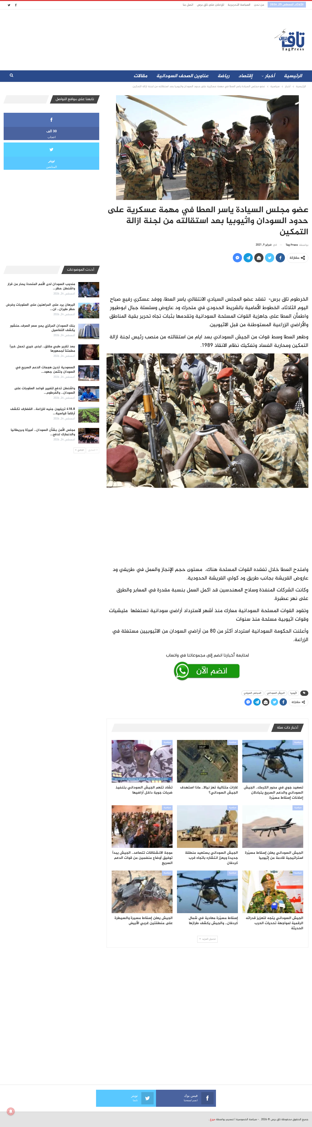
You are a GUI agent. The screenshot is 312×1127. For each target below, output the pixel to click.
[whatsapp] (207, 666)
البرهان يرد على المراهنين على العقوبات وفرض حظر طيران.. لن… (40, 307)
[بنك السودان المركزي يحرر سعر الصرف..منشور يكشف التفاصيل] (88, 331)
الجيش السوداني (276, 693)
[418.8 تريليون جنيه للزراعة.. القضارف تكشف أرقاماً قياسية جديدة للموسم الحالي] (88, 415)
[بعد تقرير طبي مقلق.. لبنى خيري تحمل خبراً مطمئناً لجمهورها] (88, 352)
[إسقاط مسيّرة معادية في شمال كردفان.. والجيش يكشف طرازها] (207, 892)
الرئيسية (293, 76)
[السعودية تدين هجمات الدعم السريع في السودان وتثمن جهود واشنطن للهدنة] (88, 373)
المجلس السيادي (252, 693)
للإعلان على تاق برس (210, 5)
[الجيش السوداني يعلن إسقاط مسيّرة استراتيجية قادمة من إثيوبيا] (272, 826)
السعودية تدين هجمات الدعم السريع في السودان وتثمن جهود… (45, 370)
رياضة (223, 76)
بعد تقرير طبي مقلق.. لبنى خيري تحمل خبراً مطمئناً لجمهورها (42, 349)
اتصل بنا (188, 5)
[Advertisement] (112, 38)
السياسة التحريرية (239, 5)
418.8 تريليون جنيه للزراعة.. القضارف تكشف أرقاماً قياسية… (42, 411)
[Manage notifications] (11, 1111)
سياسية (298, 742)
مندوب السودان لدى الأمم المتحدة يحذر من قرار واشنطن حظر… (41, 286)
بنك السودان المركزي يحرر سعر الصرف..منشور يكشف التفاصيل (42, 328)
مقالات (140, 76)
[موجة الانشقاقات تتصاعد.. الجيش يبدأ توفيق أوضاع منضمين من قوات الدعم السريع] (142, 826)
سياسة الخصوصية (246, 1119)
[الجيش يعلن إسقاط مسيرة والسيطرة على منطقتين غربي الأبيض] (142, 892)
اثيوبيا (293, 693)
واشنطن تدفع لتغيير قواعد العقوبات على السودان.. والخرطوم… (44, 391)
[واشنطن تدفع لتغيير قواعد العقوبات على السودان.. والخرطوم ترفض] (88, 394)
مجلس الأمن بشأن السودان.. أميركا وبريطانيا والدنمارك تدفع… (43, 432)
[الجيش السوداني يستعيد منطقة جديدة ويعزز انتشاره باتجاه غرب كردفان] (207, 826)
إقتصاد (245, 76)
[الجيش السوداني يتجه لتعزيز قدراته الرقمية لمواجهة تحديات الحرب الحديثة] (272, 892)
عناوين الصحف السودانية (182, 76)
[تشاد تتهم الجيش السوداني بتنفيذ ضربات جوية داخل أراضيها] (142, 761)
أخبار (270, 76)
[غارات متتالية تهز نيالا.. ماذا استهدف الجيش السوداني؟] (207, 761)
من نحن (259, 5)
